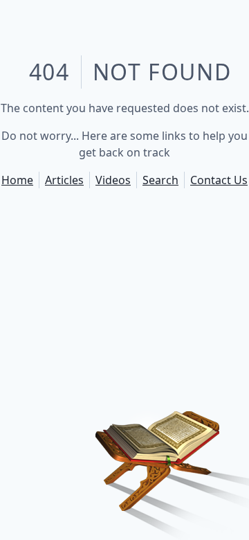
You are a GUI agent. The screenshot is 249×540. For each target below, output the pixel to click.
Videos (113, 180)
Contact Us (219, 180)
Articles (64, 180)
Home (17, 180)
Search (160, 180)
